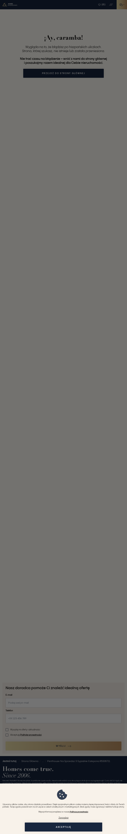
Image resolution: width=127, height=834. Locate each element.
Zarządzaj (63, 818)
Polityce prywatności (79, 812)
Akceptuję (63, 827)
